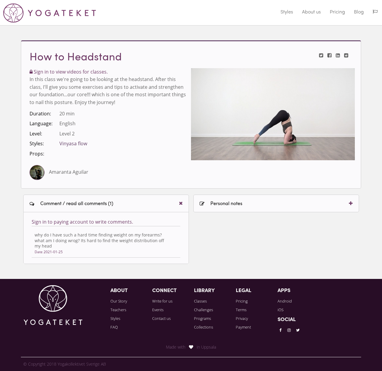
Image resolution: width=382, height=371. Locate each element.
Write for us (162, 301)
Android (285, 301)
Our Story (118, 301)
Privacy (242, 318)
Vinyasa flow (73, 143)
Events (158, 309)
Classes (200, 301)
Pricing (337, 12)
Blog (359, 12)
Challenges (203, 309)
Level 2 (67, 133)
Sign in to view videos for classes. (70, 71)
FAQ (114, 327)
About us (311, 12)
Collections (203, 327)
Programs (202, 318)
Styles (287, 12)
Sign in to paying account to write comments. (82, 222)
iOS (281, 309)
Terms (241, 309)
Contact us (161, 318)
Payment (243, 327)
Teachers (118, 309)
